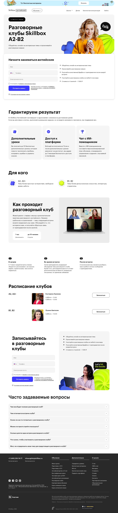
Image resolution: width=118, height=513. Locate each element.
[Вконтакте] (10, 481)
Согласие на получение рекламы (94, 501)
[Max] (20, 481)
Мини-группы (56, 463)
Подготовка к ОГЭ (57, 466)
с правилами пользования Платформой (43, 88)
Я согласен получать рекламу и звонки (20, 94)
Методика (95, 468)
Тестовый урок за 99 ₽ (58, 475)
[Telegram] (13, 481)
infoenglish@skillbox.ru (34, 458)
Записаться (100, 295)
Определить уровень (78, 463)
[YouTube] (16, 481)
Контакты (95, 478)
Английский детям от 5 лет (59, 471)
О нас (93, 463)
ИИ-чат (74, 468)
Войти (106, 10)
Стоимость (95, 471)
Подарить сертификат (78, 473)
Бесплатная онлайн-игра (79, 471)
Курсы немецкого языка (59, 485)
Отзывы (94, 473)
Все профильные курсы (58, 473)
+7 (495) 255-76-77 (15, 458)
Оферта (54, 501)
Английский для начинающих (60, 478)
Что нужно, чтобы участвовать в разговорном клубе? (30, 440)
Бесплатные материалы (79, 466)
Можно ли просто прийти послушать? (24, 426)
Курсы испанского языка (59, 488)
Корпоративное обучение (59, 483)
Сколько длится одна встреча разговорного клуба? (29, 433)
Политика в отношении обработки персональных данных (71, 501)
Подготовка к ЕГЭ (57, 468)
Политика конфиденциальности (60, 499)
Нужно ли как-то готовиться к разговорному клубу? (30, 420)
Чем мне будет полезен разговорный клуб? (26, 407)
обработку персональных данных (27, 83)
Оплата (94, 475)
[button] (11, 72)
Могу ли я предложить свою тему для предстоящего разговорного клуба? (38, 446)
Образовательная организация (97, 483)
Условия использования (74, 499)
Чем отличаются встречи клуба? (22, 413)
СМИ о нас (95, 466)
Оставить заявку (19, 88)
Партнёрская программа (99, 480)
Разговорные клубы (57, 480)
